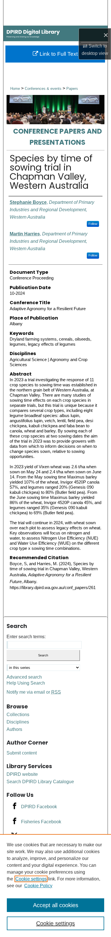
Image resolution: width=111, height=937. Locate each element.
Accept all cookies (55, 905)
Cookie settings (31, 878)
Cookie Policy (38, 885)
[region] (55, 885)
